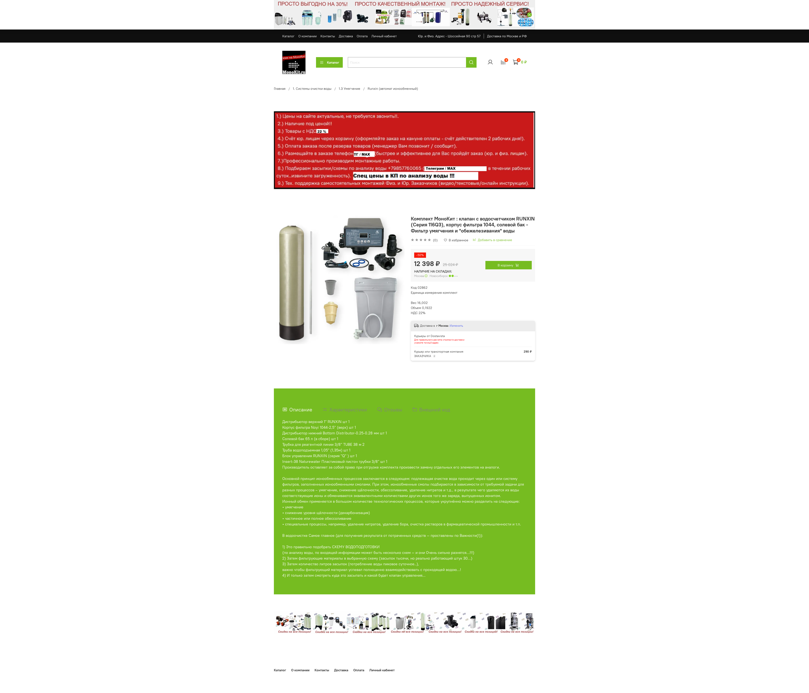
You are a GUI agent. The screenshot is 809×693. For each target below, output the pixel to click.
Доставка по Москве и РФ (507, 36)
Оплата (362, 36)
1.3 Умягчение (349, 88)
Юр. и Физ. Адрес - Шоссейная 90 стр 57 (449, 36)
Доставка (346, 36)
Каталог (288, 36)
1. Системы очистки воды (312, 88)
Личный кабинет (384, 36)
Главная (279, 88)
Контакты (327, 36)
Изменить (456, 326)
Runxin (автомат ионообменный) (393, 88)
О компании (307, 36)
